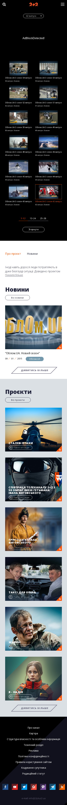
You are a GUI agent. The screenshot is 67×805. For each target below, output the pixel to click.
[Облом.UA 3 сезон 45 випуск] (18, 167)
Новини (32, 254)
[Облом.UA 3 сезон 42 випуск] (48, 191)
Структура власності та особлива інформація (33, 739)
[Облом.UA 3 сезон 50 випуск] (18, 117)
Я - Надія (16, 692)
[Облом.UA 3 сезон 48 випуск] (18, 142)
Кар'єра (33, 733)
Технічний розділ (33, 745)
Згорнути (34, 229)
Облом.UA (34, 358)
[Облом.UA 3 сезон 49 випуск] (48, 117)
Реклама (33, 750)
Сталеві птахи (21, 443)
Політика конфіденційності (33, 756)
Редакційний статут (33, 773)
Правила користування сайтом (33, 762)
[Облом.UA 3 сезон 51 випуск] (48, 93)
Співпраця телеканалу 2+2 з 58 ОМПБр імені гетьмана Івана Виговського (32, 490)
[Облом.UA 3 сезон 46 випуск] (48, 142)
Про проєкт (13, 254)
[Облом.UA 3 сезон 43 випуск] (18, 191)
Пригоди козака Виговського (23, 541)
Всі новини (17, 297)
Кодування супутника (33, 767)
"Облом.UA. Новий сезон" (22, 353)
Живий (14, 642)
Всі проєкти (18, 399)
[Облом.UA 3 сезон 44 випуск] (48, 167)
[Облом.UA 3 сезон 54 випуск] (18, 68)
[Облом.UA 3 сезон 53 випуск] (48, 68)
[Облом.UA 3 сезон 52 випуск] (18, 93)
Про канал (33, 727)
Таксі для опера (22, 592)
